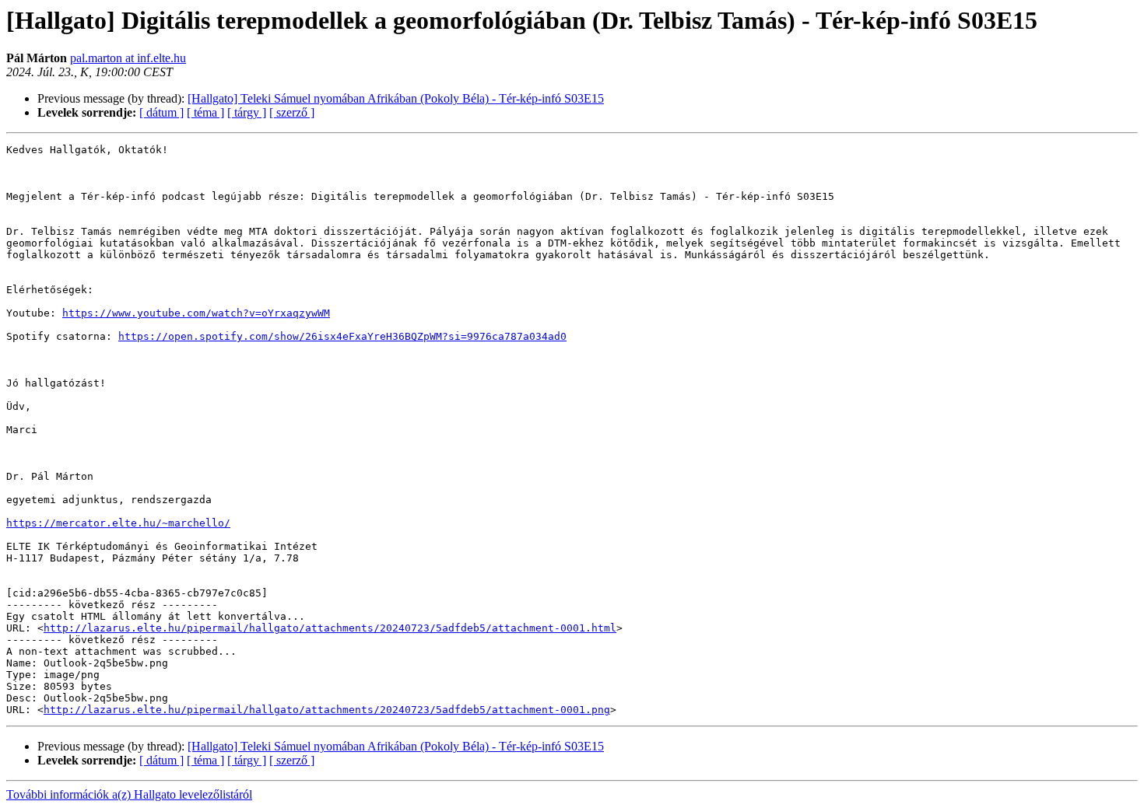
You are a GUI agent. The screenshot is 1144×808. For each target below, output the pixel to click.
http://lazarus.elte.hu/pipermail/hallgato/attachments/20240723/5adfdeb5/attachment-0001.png (327, 709)
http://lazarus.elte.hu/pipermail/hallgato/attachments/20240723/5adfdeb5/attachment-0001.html (330, 628)
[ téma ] (205, 112)
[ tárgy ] (246, 112)
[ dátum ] (161, 112)
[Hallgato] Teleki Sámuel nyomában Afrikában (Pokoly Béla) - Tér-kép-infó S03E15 (396, 98)
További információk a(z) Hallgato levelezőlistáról (129, 794)
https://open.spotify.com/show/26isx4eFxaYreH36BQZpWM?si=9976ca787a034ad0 (342, 336)
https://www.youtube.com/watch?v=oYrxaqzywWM (196, 313)
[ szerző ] (291, 112)
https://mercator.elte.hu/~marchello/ (118, 523)
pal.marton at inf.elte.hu (128, 58)
